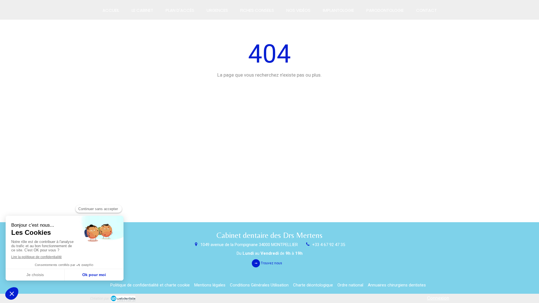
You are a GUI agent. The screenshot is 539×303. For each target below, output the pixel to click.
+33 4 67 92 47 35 (328, 244)
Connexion (438, 298)
